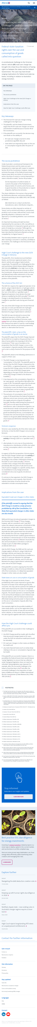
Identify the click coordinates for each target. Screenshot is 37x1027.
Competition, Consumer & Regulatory (10, 35)
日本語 (3, 1004)
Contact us (4, 952)
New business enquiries (7, 955)
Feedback (4, 957)
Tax (20, 38)
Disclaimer (4, 970)
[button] (18, 85)
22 (20, 668)
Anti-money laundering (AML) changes (11, 991)
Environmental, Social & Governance (10, 38)
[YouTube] (8, 1014)
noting (4, 321)
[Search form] (28, 3)
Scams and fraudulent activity (9, 988)
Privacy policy (5, 973)
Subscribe (4, 982)
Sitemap (4, 967)
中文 (3, 1001)
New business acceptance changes (10, 985)
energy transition (15, 845)
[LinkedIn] (4, 1014)
